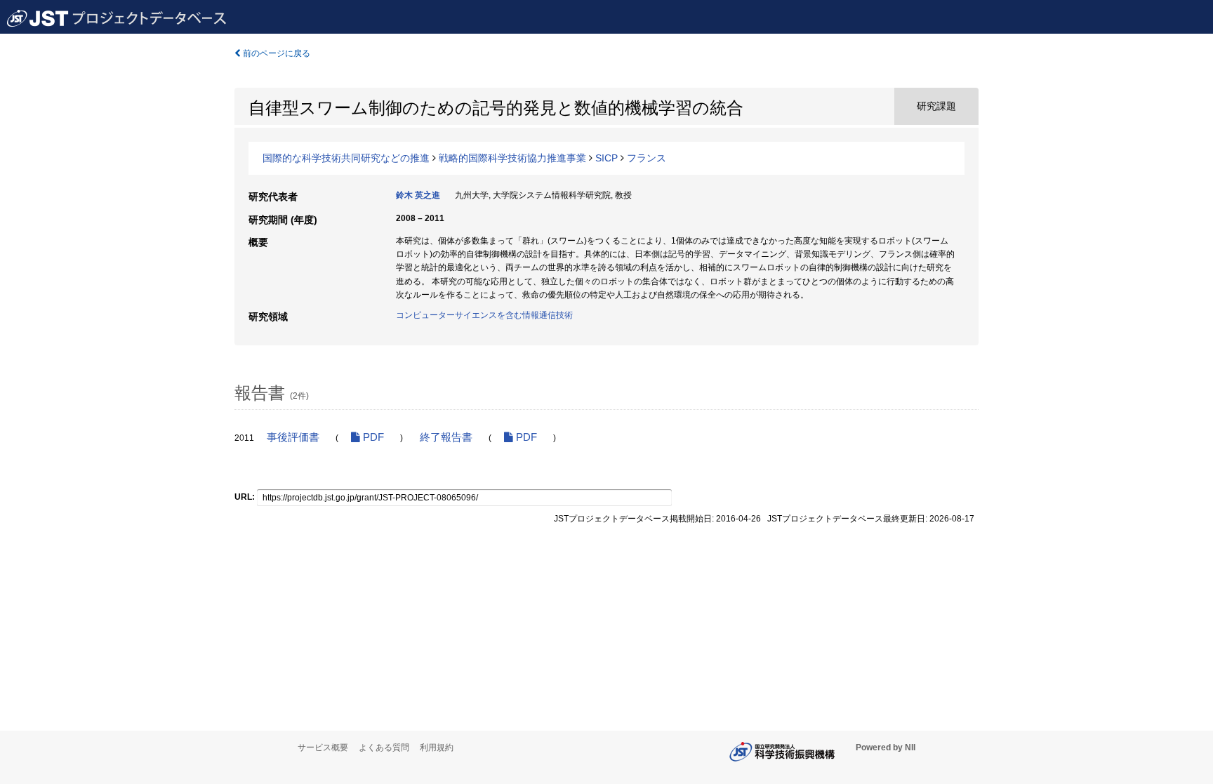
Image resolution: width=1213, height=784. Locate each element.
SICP (606, 158)
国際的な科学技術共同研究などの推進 (346, 158)
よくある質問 (384, 747)
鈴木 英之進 (418, 195)
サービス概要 (323, 747)
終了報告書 (446, 437)
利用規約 (436, 747)
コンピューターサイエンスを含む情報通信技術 (484, 315)
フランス (646, 158)
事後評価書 (293, 437)
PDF (372, 437)
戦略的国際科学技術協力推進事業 (512, 158)
